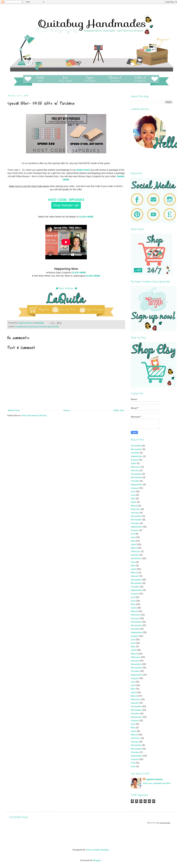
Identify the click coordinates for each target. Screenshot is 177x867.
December (136, 445)
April (134, 463)
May (133, 498)
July (133, 491)
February (136, 467)
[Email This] (50, 323)
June (133, 495)
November (136, 449)
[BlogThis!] (53, 323)
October (135, 453)
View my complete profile (156, 783)
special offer (53, 326)
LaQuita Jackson (154, 779)
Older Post (118, 410)
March (134, 505)
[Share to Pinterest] (60, 323)
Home (66, 410)
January (135, 470)
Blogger (97, 860)
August (135, 460)
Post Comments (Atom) (34, 415)
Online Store (83, 170)
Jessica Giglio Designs (97, 849)
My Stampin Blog (165, 823)
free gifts (19, 326)
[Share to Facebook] (58, 323)
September (136, 456)
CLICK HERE (86, 216)
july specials (30, 326)
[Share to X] (55, 323)
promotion (41, 326)
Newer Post (14, 410)
